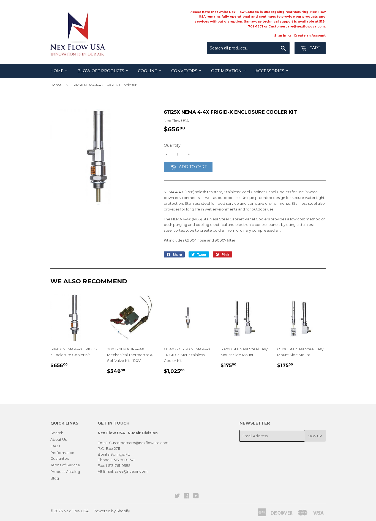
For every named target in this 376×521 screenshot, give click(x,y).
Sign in (280, 35)
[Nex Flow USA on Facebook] (186, 496)
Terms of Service (65, 465)
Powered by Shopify (112, 511)
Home (57, 70)
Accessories (270, 70)
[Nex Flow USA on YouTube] (196, 496)
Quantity (172, 145)
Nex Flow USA (76, 511)
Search (56, 433)
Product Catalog (65, 471)
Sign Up (315, 436)
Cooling (148, 70)
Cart (314, 47)
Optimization (227, 70)
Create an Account (310, 35)
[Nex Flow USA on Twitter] (177, 496)
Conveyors (184, 70)
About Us (58, 439)
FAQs (55, 446)
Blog (54, 478)
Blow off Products (101, 70)
